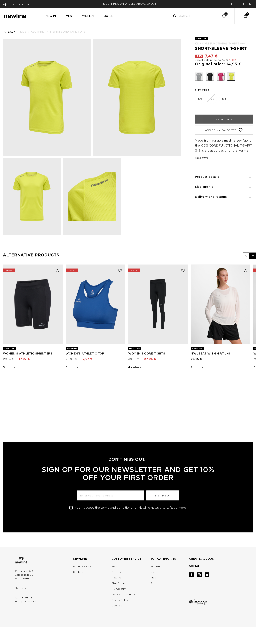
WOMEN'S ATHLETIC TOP (85, 353)
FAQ (114, 566)
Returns (116, 577)
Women (155, 566)
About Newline (82, 566)
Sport (153, 583)
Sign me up (162, 495)
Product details (207, 176)
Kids (23, 31)
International (19, 4)
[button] (246, 256)
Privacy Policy (120, 599)
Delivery (116, 571)
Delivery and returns (211, 196)
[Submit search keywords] (175, 16)
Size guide (202, 89)
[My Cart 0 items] (245, 16)
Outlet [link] (109, 15)
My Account (119, 588)
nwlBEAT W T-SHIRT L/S (210, 353)
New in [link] (51, 15)
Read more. (178, 507)
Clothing (38, 31)
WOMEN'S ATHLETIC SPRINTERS (27, 353)
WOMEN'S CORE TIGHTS (146, 353)
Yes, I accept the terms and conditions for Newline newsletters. (131, 507)
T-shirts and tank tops (67, 31)
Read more (201, 157)
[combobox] (191, 16)
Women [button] (88, 15)
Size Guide (118, 583)
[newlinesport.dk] (16, 15)
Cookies (117, 605)
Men (152, 571)
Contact (78, 571)
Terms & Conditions (124, 594)
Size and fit (204, 186)
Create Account (202, 558)
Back (11, 31)
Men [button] (69, 15)
